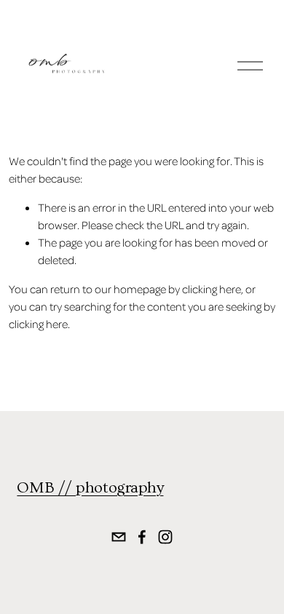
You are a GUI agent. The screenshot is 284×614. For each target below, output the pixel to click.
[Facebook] (142, 537)
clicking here (211, 289)
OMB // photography (90, 488)
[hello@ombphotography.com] (118, 537)
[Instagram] (165, 537)
